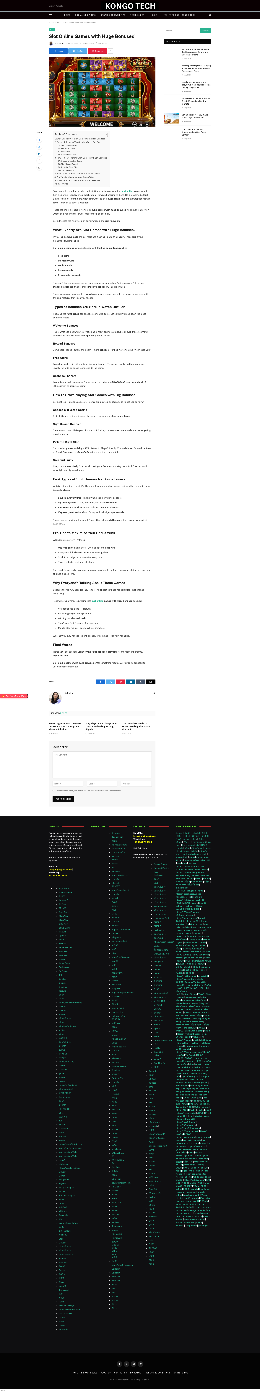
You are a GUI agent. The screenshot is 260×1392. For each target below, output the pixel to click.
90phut (179, 1082)
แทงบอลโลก (182, 1064)
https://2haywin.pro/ (163, 1040)
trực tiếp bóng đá (195, 985)
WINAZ (115, 1074)
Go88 (114, 1261)
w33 (200, 1098)
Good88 (153, 1189)
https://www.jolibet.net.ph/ (189, 979)
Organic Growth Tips (113, 15)
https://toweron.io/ (186, 1113)
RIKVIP (115, 1004)
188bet (199, 906)
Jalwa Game (64, 963)
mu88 (114, 1248)
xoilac (195, 903)
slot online (127, 191)
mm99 (157, 969)
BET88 (187, 1134)
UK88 (200, 1055)
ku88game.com (119, 1066)
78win (62, 1176)
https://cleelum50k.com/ (70, 1002)
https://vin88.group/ (121, 957)
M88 (198, 1171)
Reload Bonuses (68, 148)
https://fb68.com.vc (186, 976)
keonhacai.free (183, 897)
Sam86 (202, 903)
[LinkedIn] (39, 153)
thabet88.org (183, 875)
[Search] (210, 15)
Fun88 (62, 1266)
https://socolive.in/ (120, 890)
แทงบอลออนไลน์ (119, 845)
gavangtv (116, 1230)
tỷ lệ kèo (204, 1003)
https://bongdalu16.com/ (123, 992)
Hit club (192, 936)
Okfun (201, 839)
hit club (115, 898)
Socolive (181, 891)
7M (60, 1219)
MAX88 (180, 1009)
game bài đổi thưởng (68, 1223)
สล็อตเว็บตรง (65, 1018)
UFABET (63, 1054)
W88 (200, 1183)
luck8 (114, 969)
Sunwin (157, 1024)
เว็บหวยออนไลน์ (66, 1089)
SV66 (114, 1198)
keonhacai (204, 1189)
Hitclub (62, 1136)
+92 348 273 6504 (58, 875)
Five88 (203, 1131)
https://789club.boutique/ (189, 1052)
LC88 (151, 1252)
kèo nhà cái (64, 1109)
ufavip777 (181, 936)
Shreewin (116, 833)
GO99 (151, 1244)
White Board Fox (201, 1177)
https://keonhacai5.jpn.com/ (190, 872)
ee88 (61, 1227)
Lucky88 (200, 900)
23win (199, 1137)
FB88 (195, 1149)
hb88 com (181, 884)
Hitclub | (196, 833)
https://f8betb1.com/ (121, 929)
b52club (206, 1043)
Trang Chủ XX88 (184, 1107)
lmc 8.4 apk (188, 1000)
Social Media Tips (85, 15)
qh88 (196, 1040)
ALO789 (153, 1248)
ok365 (200, 1110)
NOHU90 (206, 1006)
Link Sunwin (187, 1216)
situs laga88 (65, 1231)
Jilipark (115, 1190)
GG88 (194, 1098)
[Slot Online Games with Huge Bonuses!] (102, 92)
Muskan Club (65, 947)
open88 (207, 1061)
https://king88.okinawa (188, 1128)
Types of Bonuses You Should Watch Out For (78, 142)
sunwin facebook (200, 875)
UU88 (152, 1256)
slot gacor (64, 1164)
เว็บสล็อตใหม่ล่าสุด (67, 1026)
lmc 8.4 (205, 1012)
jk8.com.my (181, 888)
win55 (152, 1154)
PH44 (208, 1113)
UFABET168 (159, 1001)
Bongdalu (63, 1215)
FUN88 (204, 836)
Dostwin (63, 987)
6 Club (115, 1171)
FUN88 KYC (197, 882)
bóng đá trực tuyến (185, 1079)
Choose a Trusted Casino (71, 161)
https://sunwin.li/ (66, 1254)
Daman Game (65, 892)
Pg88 (194, 945)
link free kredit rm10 (158, 1146)
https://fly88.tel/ (184, 1155)
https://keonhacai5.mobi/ (189, 894)
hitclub (203, 921)
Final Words (62, 184)
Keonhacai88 (190, 942)
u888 (207, 857)
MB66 (195, 967)
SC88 (197, 1107)
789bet (62, 1172)
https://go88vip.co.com (122, 1265)
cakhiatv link (117, 1012)
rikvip (188, 921)
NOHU (152, 1240)
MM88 (179, 1180)
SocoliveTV (190, 982)
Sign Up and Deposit (70, 164)
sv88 (178, 951)
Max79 (179, 882)
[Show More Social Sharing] (110, 51)
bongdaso (116, 996)
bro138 (198, 1216)
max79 (179, 1134)
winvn (114, 953)
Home (67, 15)
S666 (151, 1157)
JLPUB (200, 1113)
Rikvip (205, 869)
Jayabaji (152, 1083)
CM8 (61, 1282)
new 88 (115, 918)
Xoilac (205, 1171)
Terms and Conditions (158, 1373)
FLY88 (198, 1155)
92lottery (63, 1128)
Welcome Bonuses (69, 145)
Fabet (203, 970)
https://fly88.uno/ (185, 900)
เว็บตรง (157, 883)
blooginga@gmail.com (60, 869)
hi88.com (191, 964)
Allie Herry (61, 43)
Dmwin (62, 959)
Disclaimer (136, 1373)
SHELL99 (180, 878)
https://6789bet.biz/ (199, 1104)
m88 (114, 949)
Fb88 (151, 1094)
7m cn (204, 1195)
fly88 (178, 839)
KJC (61, 1294)
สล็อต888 (116, 1058)
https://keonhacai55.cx (69, 1168)
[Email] (39, 167)
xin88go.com (195, 939)
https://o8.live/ (201, 1162)
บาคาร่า (62, 1046)
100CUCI (158, 977)
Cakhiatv (194, 1143)
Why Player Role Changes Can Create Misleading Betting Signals (101, 726)
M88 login (153, 1177)
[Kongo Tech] (130, 6)
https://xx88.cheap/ (194, 1180)
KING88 (63, 1207)
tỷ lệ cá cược (196, 924)
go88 (61, 1073)
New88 (198, 1009)
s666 (188, 961)
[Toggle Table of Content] (104, 134)
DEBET (198, 878)
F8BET (62, 1199)
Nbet (61, 1321)
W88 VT (63, 1117)
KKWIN (62, 1258)
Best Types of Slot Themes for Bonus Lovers (78, 173)
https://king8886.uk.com (70, 1144)
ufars (194, 839)
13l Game (116, 1187)
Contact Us (120, 1373)
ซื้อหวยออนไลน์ (161, 950)
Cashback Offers (68, 154)
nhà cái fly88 (118, 1008)
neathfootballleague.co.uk (194, 854)
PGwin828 (117, 1234)
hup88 (187, 970)
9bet (61, 1113)
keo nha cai (204, 967)
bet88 (199, 857)
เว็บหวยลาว (159, 1017)
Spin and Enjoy (67, 170)
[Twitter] (39, 146)
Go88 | (188, 833)
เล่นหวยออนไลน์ (119, 849)
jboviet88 (158, 1020)
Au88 (114, 902)
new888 (116, 871)
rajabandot (159, 930)
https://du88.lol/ (66, 1061)
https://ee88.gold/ (185, 1137)
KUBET (179, 869)
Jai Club (62, 979)
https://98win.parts (186, 1125)
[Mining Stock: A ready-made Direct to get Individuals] (171, 118)
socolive (180, 924)
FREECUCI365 (192, 909)
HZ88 (204, 845)
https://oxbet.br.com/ (187, 918)
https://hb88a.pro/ (120, 875)
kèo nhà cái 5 (155, 1236)
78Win (115, 1031)
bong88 (180, 909)
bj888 (157, 1028)
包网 (151, 1087)
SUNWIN (189, 869)
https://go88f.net (185, 958)
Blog (154, 15)
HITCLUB (116, 1202)
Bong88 (63, 1058)
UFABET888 (65, 1093)
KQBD (114, 1054)
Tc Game (63, 971)
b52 (156, 1044)
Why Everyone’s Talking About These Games (78, 180)
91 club (193, 994)
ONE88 (206, 939)
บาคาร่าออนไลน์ (119, 852)
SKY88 (190, 878)
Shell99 (157, 1009)
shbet (61, 1132)
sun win (204, 1213)
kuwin (61, 1302)
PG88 (62, 1140)
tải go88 (181, 1116)
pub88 (180, 997)
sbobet (184, 1015)
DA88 (208, 985)
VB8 (178, 1216)
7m (187, 924)
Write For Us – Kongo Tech (180, 15)
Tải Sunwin (190, 1055)
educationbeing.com (121, 1183)
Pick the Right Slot (69, 167)
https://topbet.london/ (187, 866)
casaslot (189, 1061)
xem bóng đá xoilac (196, 1174)
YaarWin (62, 991)
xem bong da (182, 1085)
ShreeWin (63, 916)
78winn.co (116, 984)
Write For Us (181, 1373)
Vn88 (151, 1228)
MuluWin (63, 908)
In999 (61, 939)
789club (63, 1069)
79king (179, 860)
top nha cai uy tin (191, 1195)
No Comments (88, 43)
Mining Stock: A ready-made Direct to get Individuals (195, 116)
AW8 (184, 863)
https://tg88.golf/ (157, 1138)
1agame (62, 1183)
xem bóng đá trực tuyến (70, 1148)
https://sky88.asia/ (186, 1122)
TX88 (201, 994)
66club (62, 1124)
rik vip (179, 1165)
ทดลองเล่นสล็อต (119, 1039)
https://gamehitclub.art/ (196, 1046)
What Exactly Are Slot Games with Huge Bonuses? (81, 139)
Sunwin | (180, 833)
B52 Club (204, 955)
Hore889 (203, 1158)
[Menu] (50, 15)
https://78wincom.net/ (187, 1131)
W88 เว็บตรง (154, 1181)
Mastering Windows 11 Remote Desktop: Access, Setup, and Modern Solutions (65, 726)
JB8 (208, 860)
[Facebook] (39, 140)
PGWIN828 (189, 1222)
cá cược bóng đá (196, 1210)
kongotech (145, 1380)
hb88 (191, 1152)
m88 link (116, 1023)
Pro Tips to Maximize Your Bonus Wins (75, 177)
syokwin (115, 1222)
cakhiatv (158, 1048)
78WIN (115, 925)
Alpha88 (63, 1235)
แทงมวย (186, 839)
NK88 (152, 1130)
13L (60, 975)
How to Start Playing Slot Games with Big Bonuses (82, 158)
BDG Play (116, 1179)
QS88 (114, 1141)
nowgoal (188, 930)
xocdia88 (203, 976)
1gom (179, 930)
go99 (180, 955)
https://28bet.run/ (192, 951)
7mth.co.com (182, 1025)
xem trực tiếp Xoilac (68, 1152)
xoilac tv (199, 1067)
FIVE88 (181, 964)
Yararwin (63, 951)
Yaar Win (116, 1167)
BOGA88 (188, 973)
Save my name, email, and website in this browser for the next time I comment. (89, 791)
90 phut (200, 1079)
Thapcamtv (117, 1226)
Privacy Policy (89, 1373)
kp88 (199, 1222)
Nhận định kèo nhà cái (186, 1158)
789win (157, 946)
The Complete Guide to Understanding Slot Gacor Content (136, 726)
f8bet (157, 1036)
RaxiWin (62, 932)
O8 (177, 1015)
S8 (206, 1168)
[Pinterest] (39, 160)
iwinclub (198, 1116)
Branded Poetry (161, 868)
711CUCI (158, 981)
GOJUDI (195, 836)
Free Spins (65, 151)
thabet (115, 981)
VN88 (114, 1043)
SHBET (115, 914)
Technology (137, 15)
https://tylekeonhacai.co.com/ (192, 1034)
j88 (202, 1198)
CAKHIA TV (117, 1078)
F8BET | (204, 833)
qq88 (192, 857)
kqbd (184, 1171)
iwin (209, 927)
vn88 (191, 1171)
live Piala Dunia (192, 997)
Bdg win (152, 1114)
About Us (106, 1373)
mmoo (115, 906)
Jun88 (207, 1052)
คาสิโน (62, 1030)
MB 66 (115, 945)
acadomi (153, 1126)
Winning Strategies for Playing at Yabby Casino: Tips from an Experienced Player (196, 68)
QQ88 (62, 1317)
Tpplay (62, 935)
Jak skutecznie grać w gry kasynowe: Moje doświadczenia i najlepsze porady (196, 85)
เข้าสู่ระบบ (116, 937)
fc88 (114, 910)
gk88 (114, 1218)
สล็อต (61, 995)
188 (61, 1121)
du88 (180, 988)
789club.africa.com (193, 1022)
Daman (62, 983)
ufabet (115, 1035)
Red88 (179, 973)
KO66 (114, 1194)
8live (208, 994)
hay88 (62, 1081)
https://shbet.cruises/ (164, 942)
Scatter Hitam (160, 906)
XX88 (62, 1298)
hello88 (157, 965)
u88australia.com (185, 915)
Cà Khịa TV (197, 1037)
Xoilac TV (181, 1174)
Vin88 (194, 988)
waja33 (201, 1028)
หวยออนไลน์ (182, 857)
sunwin (62, 1014)
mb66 (179, 967)
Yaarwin (62, 943)
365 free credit (183, 1037)
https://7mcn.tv (184, 1040)
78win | (187, 842)
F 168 (156, 989)
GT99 (195, 955)
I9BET (197, 869)
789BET (63, 1038)
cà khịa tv (204, 1076)
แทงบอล (62, 1006)
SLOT (151, 1150)
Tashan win (64, 967)
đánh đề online (183, 1003)
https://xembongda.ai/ (196, 1082)
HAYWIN (63, 1262)
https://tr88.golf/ (157, 1134)
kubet (179, 1189)
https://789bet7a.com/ (69, 1309)
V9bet (115, 1251)
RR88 (61, 1278)
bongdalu (116, 988)
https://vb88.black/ (68, 1085)
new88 (115, 961)
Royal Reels (64, 1097)
